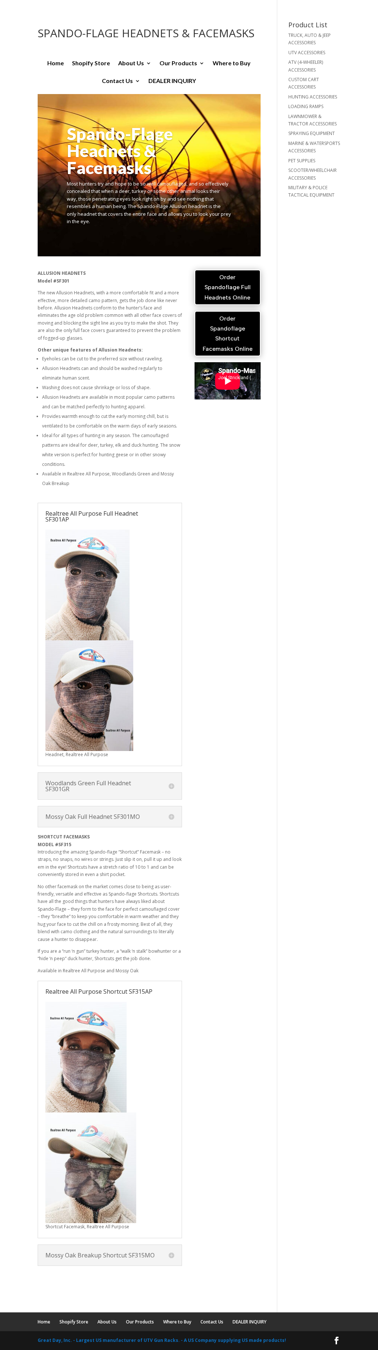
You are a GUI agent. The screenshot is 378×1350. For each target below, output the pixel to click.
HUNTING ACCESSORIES (312, 97)
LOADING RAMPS (305, 106)
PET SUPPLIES (301, 161)
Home (55, 63)
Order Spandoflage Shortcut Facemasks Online (227, 333)
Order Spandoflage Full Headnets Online (228, 287)
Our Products (178, 63)
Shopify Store (91, 63)
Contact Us (117, 81)
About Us (131, 63)
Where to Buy (232, 63)
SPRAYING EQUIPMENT (311, 133)
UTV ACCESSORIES (306, 52)
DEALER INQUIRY (172, 81)
